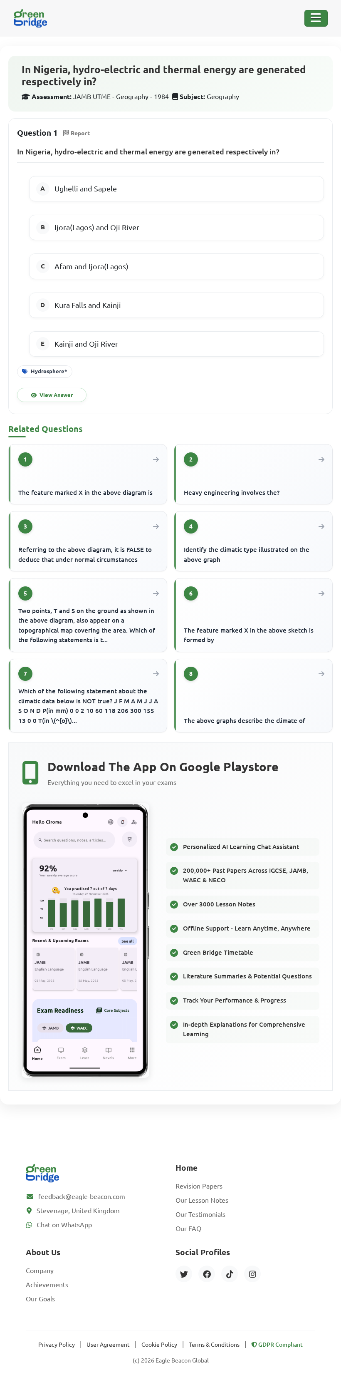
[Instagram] (252, 1274)
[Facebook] (206, 1274)
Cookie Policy (159, 1344)
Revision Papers (198, 1186)
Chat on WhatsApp (64, 1225)
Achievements (47, 1284)
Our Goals (40, 1299)
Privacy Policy (56, 1344)
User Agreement (108, 1344)
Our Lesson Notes (201, 1200)
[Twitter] (183, 1274)
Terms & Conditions (214, 1344)
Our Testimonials (200, 1214)
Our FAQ (188, 1228)
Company (40, 1270)
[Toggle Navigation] (316, 18)
